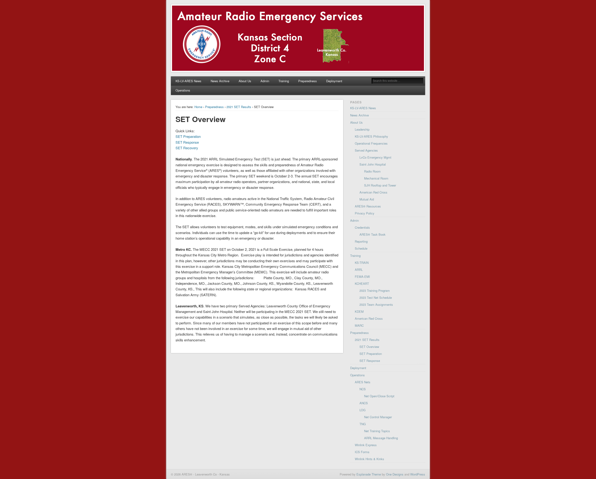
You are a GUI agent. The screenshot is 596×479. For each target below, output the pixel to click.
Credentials (362, 227)
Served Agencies (366, 150)
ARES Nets (362, 382)
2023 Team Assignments (376, 304)
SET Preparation (188, 136)
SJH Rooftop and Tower (380, 185)
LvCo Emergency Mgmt (375, 157)
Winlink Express (366, 445)
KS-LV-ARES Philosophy (371, 136)
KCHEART (362, 283)
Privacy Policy (364, 213)
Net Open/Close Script (379, 396)
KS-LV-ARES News (188, 81)
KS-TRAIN (362, 262)
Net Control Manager (378, 417)
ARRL (359, 269)
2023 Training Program (374, 290)
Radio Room (372, 171)
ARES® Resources (368, 206)
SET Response (187, 142)
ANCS (363, 403)
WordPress (417, 474)
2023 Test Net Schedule (375, 297)
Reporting (361, 241)
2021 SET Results (239, 107)
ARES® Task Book (372, 234)
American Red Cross (373, 192)
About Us (245, 81)
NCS (362, 389)
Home (198, 107)
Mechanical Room (376, 178)
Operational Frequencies (371, 143)
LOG (362, 410)
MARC (359, 325)
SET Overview (369, 346)
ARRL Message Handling (381, 438)
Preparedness (307, 81)
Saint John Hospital (372, 164)
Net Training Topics (377, 431)
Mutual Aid (366, 199)
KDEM (359, 311)
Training (283, 81)
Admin (265, 81)
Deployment (334, 81)
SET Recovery (187, 147)
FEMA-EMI (362, 276)
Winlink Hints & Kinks (369, 459)
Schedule (361, 248)
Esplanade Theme (368, 474)
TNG (362, 424)
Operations (183, 90)
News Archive (220, 81)
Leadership (362, 129)
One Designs (394, 474)
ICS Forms (362, 452)
